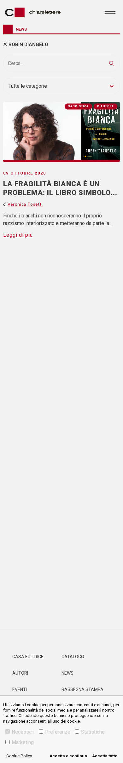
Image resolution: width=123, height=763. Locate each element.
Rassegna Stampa (82, 689)
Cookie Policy (19, 756)
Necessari (23, 732)
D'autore (105, 106)
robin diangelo (28, 44)
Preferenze (57, 732)
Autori (20, 673)
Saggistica (78, 106)
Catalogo (73, 656)
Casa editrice (28, 656)
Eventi (19, 689)
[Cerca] (112, 63)
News (67, 673)
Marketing (23, 742)
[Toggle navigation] (110, 12)
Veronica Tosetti (25, 204)
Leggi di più (18, 235)
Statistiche (93, 732)
